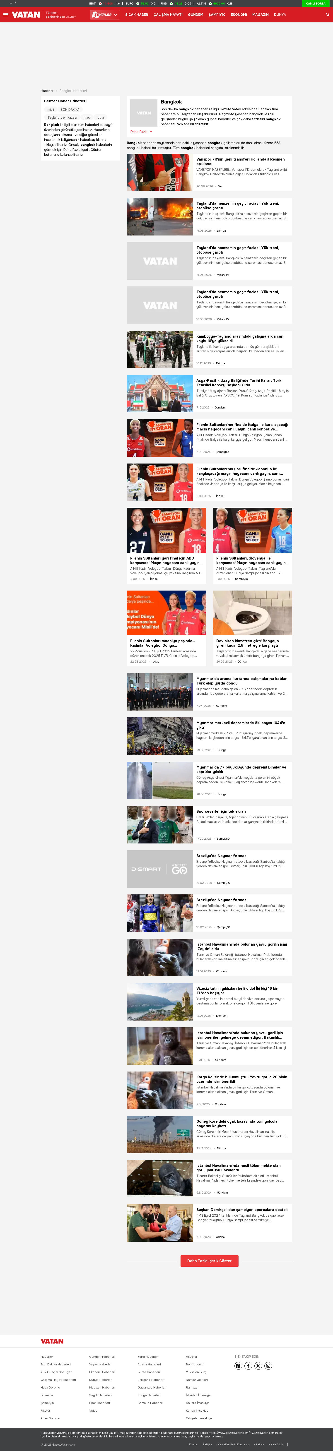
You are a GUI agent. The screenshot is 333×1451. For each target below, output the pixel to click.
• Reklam (259, 1444)
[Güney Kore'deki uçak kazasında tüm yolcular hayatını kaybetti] (160, 1134)
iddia (100, 117)
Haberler (47, 91)
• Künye (192, 1444)
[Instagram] (268, 1366)
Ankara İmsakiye (198, 1403)
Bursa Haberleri (149, 1372)
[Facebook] (248, 1366)
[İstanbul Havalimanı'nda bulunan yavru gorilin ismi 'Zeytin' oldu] (160, 957)
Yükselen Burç (196, 1372)
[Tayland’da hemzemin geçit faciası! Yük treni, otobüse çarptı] (160, 216)
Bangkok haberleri (73, 91)
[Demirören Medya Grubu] (282, 1341)
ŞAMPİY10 (217, 14)
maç (87, 117)
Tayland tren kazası (62, 117)
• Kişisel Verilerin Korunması (233, 1444)
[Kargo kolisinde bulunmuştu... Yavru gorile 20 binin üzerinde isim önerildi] (160, 1090)
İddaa (220, 496)
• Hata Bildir (276, 1444)
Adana (220, 1237)
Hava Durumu (50, 1387)
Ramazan (192, 1387)
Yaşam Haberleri (100, 1364)
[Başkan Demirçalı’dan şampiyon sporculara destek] (160, 1223)
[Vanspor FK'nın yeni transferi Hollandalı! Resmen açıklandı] (160, 172)
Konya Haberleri (149, 1395)
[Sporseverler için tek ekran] (160, 824)
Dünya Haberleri (100, 1380)
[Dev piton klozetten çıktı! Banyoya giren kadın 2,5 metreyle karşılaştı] (252, 613)
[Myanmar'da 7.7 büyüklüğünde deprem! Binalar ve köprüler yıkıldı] (160, 780)
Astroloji (192, 1357)
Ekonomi (221, 1016)
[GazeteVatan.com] (52, 1341)
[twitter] (258, 1366)
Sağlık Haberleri (100, 1395)
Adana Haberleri (149, 1364)
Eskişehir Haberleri (151, 1380)
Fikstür (45, 1411)
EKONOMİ (239, 14)
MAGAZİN (260, 14)
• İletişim (207, 1444)
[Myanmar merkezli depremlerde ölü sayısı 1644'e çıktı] (160, 736)
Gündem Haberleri (102, 1357)
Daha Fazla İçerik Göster (209, 1261)
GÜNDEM (195, 14)
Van (220, 186)
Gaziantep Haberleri (152, 1387)
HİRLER (102, 14)
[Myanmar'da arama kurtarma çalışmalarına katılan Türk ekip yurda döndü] (160, 692)
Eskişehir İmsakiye (199, 1418)
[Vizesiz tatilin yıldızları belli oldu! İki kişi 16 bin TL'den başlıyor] (160, 1001)
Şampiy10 (222, 452)
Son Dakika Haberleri (56, 1364)
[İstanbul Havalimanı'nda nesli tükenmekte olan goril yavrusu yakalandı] (160, 1178)
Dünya (221, 231)
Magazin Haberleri (102, 1387)
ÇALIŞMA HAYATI (168, 14)
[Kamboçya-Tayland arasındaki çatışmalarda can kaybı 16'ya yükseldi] (160, 349)
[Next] (238, 1366)
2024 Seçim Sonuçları (56, 1372)
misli (51, 110)
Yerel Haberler (148, 1357)
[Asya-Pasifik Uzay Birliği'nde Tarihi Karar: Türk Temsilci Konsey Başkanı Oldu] (160, 393)
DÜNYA (280, 14)
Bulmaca (47, 1395)
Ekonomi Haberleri (102, 1372)
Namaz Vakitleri (197, 1380)
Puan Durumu (50, 1418)
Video (93, 1411)
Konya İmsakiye (197, 1411)
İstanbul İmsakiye (198, 1395)
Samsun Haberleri (150, 1403)
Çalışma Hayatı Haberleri (58, 1380)
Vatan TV (223, 275)
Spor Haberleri (99, 1403)
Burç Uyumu (194, 1364)
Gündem (220, 407)
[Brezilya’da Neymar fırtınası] (160, 869)
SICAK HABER (136, 14)
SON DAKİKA (70, 110)
